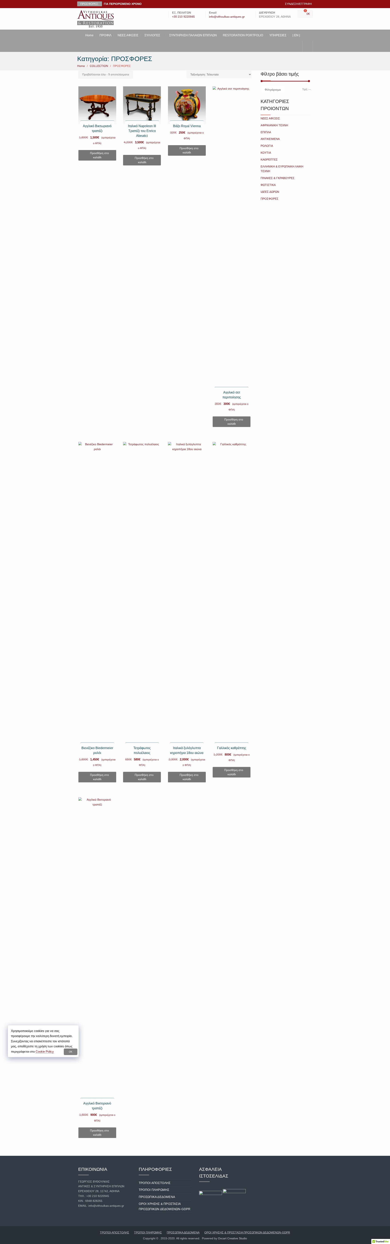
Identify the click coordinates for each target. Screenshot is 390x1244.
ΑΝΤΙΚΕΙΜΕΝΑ (270, 138)
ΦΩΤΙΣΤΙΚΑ (268, 185)
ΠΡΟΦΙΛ (106, 35)
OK (70, 1051)
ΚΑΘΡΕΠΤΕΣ (269, 159)
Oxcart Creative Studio (232, 1238)
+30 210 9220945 (183, 17)
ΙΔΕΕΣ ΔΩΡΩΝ (270, 191)
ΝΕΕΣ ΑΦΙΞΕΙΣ (128, 35)
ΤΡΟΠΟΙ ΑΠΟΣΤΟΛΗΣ (155, 1183)
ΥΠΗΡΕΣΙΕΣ (277, 35)
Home (89, 35)
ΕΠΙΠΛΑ (266, 132)
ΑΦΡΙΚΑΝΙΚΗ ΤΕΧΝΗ (274, 125)
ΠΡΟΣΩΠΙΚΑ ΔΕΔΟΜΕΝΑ (157, 1197)
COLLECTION (99, 66)
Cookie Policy (45, 1051)
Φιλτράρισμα (273, 89)
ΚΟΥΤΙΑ (266, 152)
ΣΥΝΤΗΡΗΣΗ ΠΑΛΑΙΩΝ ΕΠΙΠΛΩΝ (193, 35)
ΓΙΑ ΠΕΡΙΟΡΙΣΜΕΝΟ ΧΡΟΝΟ (123, 3)
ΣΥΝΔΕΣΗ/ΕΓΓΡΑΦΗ (298, 3)
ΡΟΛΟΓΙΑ (267, 145)
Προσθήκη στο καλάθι (99, 155)
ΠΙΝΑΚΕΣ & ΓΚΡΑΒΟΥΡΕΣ (278, 178)
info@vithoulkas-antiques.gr (227, 17)
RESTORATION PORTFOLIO (243, 35)
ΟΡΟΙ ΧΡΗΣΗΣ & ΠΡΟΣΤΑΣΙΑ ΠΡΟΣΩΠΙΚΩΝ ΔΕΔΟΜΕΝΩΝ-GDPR (247, 1232)
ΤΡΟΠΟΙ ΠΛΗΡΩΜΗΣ (154, 1189)
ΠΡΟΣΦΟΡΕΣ (269, 198)
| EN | (296, 35)
